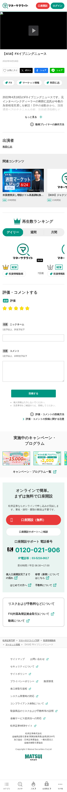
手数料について (43, 585)
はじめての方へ (18, 585)
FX (10, 82)
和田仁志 (55, 82)
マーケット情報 (31, 82)
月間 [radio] (54, 232)
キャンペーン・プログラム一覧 (32, 471)
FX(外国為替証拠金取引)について (28, 613)
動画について (16, 620)
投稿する (33, 393)
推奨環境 (48, 681)
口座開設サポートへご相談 (33, 531)
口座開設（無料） (33, 520)
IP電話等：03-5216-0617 (33, 558)
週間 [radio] (33, 232)
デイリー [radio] (13, 232)
